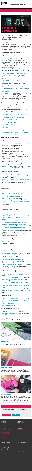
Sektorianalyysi (6, 59)
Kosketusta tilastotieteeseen (9, 313)
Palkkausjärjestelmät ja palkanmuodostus (13, 279)
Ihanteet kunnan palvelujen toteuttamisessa (14, 227)
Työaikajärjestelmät (6, 394)
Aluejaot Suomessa (7, 311)
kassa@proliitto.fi (20, 429)
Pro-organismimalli (7, 254)
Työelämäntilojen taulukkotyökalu (11, 80)
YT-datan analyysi (7, 95)
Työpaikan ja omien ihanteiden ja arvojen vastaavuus (16, 114)
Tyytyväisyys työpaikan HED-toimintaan (13, 117)
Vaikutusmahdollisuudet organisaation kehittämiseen (16, 130)
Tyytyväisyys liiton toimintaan (10, 119)
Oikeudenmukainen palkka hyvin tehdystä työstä (15, 216)
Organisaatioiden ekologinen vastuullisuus (13, 134)
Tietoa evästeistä (4, 436)
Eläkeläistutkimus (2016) (9, 305)
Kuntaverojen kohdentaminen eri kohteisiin (14, 224)
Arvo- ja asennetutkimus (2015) (11, 303)
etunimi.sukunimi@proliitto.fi (6, 429)
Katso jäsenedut (6, 415)
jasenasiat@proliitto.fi (5, 450)
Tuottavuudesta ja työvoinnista (10, 277)
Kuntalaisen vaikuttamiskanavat (11, 230)
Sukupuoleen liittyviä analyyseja (11, 261)
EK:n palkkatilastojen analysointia (11, 163)
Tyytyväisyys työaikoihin (9, 122)
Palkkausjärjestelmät (6, 367)
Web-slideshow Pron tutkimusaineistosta (13, 258)
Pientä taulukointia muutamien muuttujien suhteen (16, 201)
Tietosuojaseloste (4, 437)
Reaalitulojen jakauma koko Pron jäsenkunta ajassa (16, 143)
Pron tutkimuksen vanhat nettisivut (11, 314)
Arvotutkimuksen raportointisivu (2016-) (13, 259)
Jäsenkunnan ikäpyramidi (9, 93)
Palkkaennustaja (6, 146)
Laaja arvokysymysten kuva (9, 234)
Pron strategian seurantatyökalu (10, 77)
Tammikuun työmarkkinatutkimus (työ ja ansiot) (15, 298)
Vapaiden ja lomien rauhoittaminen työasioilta (14, 129)
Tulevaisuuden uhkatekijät (9, 214)
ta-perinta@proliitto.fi (20, 451)
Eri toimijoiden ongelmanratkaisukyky (12, 207)
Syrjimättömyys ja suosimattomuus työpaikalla (15, 132)
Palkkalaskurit (5, 341)
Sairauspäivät (6, 127)
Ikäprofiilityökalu (7, 85)
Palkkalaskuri (6, 155)
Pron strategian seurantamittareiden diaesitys (14, 253)
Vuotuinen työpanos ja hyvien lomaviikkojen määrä (16, 88)
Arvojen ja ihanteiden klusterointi (11, 96)
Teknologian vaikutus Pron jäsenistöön (12, 274)
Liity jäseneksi (16, 415)
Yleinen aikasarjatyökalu (9, 64)
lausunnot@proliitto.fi (5, 432)
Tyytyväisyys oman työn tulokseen (11, 125)
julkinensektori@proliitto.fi (5, 433)
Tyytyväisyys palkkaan (8, 124)
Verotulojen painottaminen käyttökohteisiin (14, 222)
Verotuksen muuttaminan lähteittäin (12, 221)
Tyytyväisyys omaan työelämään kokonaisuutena (15, 116)
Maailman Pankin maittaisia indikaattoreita (14, 242)
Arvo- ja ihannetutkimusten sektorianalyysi (14, 68)
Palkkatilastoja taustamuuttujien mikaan (13, 160)
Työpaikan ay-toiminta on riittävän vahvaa (13, 121)
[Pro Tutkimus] (4, 4)
